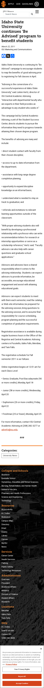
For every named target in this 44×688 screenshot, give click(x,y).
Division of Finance (9, 594)
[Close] (41, 648)
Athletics (5, 590)
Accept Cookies (22, 683)
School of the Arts (9, 489)
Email (3, 528)
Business (5, 475)
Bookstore (5, 517)
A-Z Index (5, 513)
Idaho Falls (6, 614)
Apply (11, 4)
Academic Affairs (8, 587)
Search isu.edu (7, 630)
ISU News (8, 11)
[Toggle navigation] (37, 12)
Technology (6, 501)
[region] (22, 666)
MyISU (4, 543)
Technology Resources (11, 570)
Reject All (22, 676)
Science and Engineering (11, 497)
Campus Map (7, 521)
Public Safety (7, 567)
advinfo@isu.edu (9, 429)
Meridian (5, 610)
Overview (5, 579)
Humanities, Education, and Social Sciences (19, 482)
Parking (4, 563)
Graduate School (8, 478)
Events (4, 532)
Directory (5, 524)
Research (5, 602)
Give (18, 4)
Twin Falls (5, 618)
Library (4, 535)
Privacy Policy (11, 664)
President (5, 583)
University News (10, 455)
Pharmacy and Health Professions (16, 493)
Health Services (8, 559)
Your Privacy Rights (22, 669)
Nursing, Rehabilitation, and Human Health (19, 486)
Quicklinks (27, 4)
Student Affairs (7, 598)
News (3, 547)
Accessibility (7, 509)
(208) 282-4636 (8, 638)
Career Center (7, 555)
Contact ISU (6, 634)
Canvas (4, 539)
